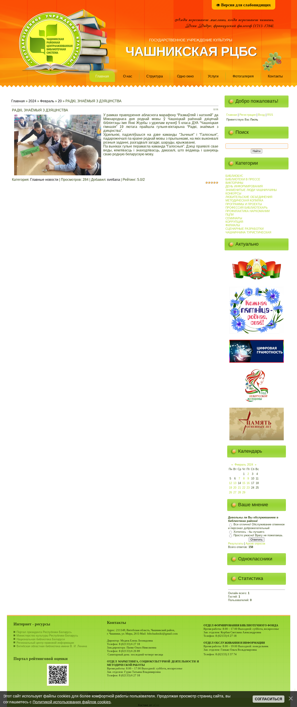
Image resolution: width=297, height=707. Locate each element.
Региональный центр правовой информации (45, 642)
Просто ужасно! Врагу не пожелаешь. (258, 535)
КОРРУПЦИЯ (234, 221)
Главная (102, 76)
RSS (270, 114)
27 (234, 492)
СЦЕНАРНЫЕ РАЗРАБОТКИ (244, 228)
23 (248, 487)
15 (243, 483)
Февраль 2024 (244, 464)
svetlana (113, 179)
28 (239, 492)
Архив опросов (255, 543)
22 (243, 487)
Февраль (47, 101)
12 (230, 483)
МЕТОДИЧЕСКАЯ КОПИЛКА (244, 200)
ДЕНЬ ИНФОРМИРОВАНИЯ (244, 186)
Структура (154, 76)
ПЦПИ (229, 214)
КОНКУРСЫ (233, 193)
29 (243, 492)
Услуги (213, 76)
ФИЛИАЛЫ (232, 225)
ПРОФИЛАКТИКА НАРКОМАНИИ (247, 211)
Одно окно (185, 76)
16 (248, 483)
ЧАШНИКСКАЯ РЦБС (191, 51)
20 (60, 101)
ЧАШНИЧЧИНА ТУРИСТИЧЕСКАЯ (248, 232)
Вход (261, 114)
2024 (32, 101)
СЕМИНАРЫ (233, 218)
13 (234, 483)
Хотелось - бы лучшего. (249, 531)
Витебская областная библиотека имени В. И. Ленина (52, 646)
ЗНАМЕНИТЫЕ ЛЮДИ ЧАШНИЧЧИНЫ (251, 190)
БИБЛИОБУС (234, 176)
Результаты (235, 543)
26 (230, 492)
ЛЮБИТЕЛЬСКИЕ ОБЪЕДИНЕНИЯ (248, 197)
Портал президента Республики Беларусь (44, 632)
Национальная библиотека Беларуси (41, 639)
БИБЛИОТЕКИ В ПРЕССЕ (242, 179)
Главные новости (44, 179)
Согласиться (268, 699)
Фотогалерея (243, 76)
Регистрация (247, 114)
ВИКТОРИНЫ (234, 182)
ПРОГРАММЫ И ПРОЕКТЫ (243, 204)
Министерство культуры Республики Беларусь (47, 635)
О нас (127, 76)
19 (230, 487)
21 (239, 487)
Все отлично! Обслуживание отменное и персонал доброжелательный (256, 526)
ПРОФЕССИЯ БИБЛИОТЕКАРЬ (246, 207)
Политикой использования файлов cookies (72, 702)
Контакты (275, 76)
